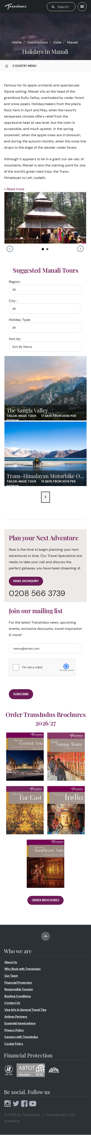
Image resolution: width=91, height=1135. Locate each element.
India (57, 42)
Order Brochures (45, 900)
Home (17, 42)
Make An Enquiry (26, 581)
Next (80, 248)
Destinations (37, 42)
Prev (9, 248)
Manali (72, 42)
